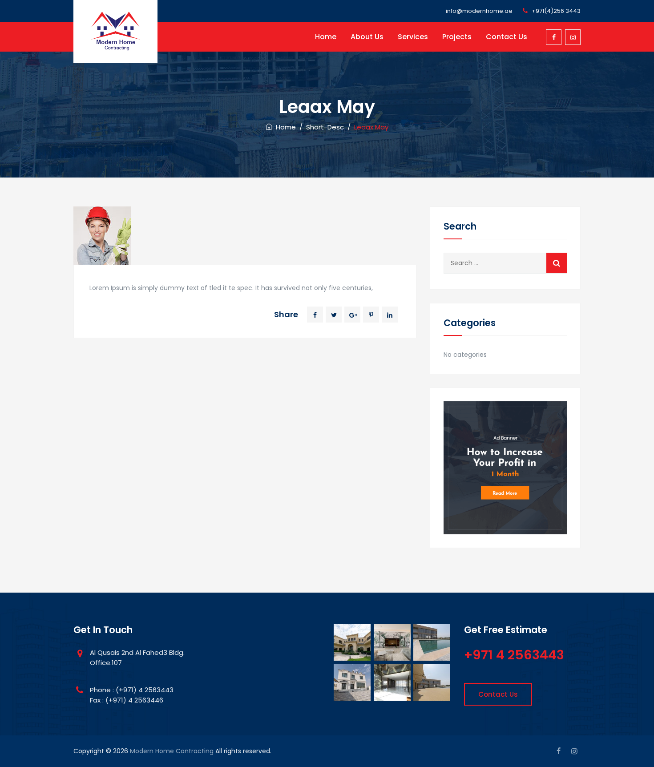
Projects (457, 37)
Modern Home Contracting (172, 751)
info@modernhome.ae (479, 11)
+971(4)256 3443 (556, 11)
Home (325, 37)
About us (367, 37)
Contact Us (506, 37)
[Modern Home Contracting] (115, 31)
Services (413, 37)
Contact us (498, 694)
